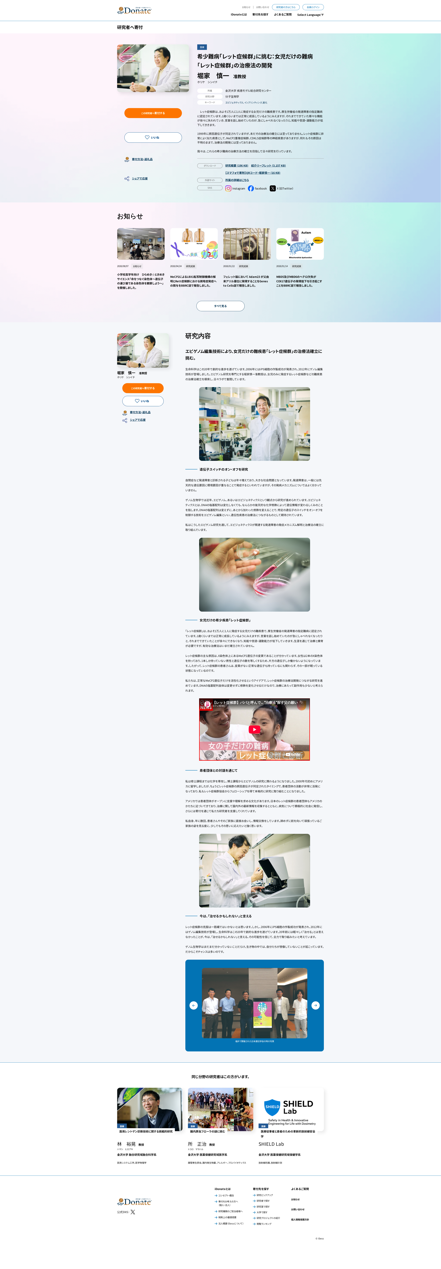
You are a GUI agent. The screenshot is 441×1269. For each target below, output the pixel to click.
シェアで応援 (140, 178)
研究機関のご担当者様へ (230, 1211)
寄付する (153, 113)
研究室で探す (263, 1206)
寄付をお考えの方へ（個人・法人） (228, 1203)
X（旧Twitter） (285, 188)
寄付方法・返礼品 (142, 159)
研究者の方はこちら (285, 7)
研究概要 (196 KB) (236, 165)
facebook (261, 188)
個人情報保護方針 (300, 1219)
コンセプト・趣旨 (226, 1195)
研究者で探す (263, 1200)
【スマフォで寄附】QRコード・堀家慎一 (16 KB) (252, 173)
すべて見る (220, 306)
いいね (155, 137)
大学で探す (262, 1212)
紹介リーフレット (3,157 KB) (268, 165)
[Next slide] (315, 1005)
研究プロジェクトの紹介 (268, 1218)
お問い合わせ (262, 7)
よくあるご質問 (283, 14)
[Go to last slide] (193, 1005)
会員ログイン (313, 7)
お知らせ (246, 7)
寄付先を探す (261, 1189)
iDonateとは (223, 1189)
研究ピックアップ (265, 1195)
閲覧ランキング (264, 1223)
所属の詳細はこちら (237, 180)
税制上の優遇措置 (227, 1217)
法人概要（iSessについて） (231, 1223)
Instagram (238, 188)
